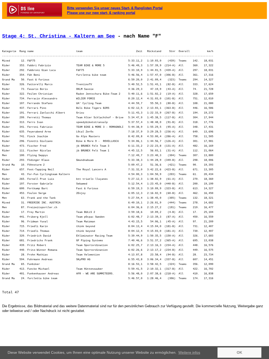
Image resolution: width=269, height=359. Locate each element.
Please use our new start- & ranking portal (101, 13)
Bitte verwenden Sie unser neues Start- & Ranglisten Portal (115, 8)
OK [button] (239, 352)
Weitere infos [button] (189, 352)
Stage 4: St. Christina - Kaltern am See (58, 36)
